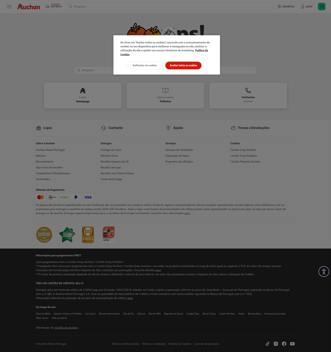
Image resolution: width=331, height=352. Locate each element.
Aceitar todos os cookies (183, 65)
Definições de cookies (145, 65)
